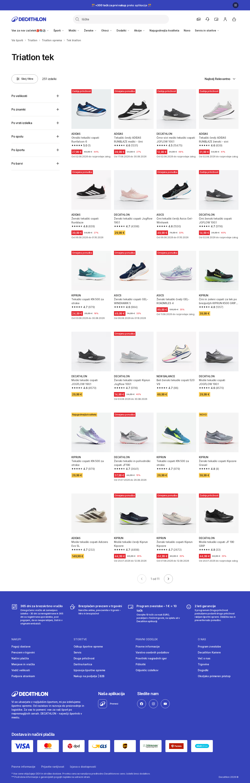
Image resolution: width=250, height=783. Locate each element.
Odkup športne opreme (88, 646)
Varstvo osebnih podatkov (152, 652)
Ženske (89, 30)
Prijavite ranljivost (52, 766)
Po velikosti (19, 96)
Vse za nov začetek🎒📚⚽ (28, 30)
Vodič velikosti (20, 670)
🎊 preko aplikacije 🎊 (121, 5)
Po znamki (18, 109)
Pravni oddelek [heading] (147, 639)
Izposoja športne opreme (89, 670)
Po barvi (17, 163)
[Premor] (236, 5)
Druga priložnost (84, 658)
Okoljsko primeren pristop (214, 676)
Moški (73, 30)
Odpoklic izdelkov (147, 670)
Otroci (105, 30)
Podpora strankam (23, 676)
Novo (187, 30)
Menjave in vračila (23, 664)
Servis (77, 652)
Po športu (18, 150)
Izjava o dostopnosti (83, 766)
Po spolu (17, 136)
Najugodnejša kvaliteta (164, 30)
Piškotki (141, 664)
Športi (57, 30)
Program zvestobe (209, 646)
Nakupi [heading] (16, 639)
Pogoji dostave (21, 646)
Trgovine (203, 664)
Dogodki (203, 670)
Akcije (138, 30)
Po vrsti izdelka (21, 123)
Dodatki (122, 30)
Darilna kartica (83, 664)
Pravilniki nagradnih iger (151, 658)
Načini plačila (20, 658)
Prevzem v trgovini (23, 652)
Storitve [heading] (80, 639)
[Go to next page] (168, 578)
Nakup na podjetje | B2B (89, 676)
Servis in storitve (206, 30)
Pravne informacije (148, 646)
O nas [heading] (202, 639)
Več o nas (204, 658)
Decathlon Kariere (209, 652)
